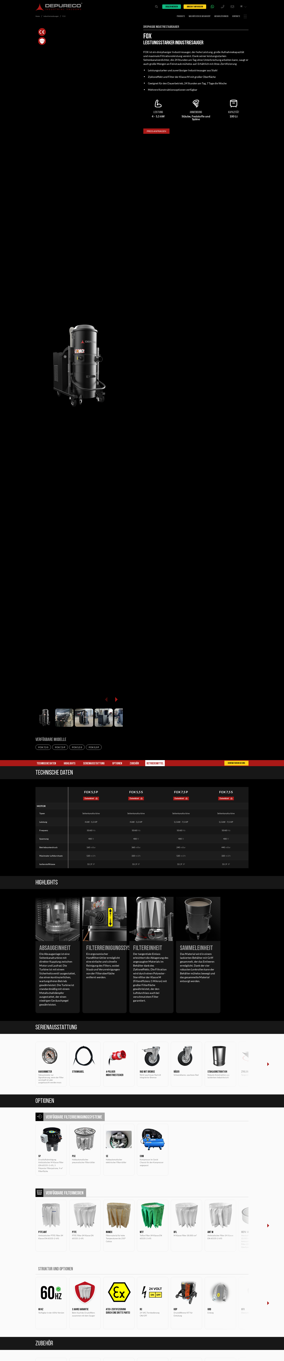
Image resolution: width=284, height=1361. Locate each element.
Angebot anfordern (195, 7)
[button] (116, 699)
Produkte (181, 16)
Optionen (117, 763)
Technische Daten (46, 763)
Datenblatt (89, 798)
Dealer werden (172, 7)
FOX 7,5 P (60, 747)
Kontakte (236, 16)
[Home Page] (59, 6)
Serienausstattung (94, 763)
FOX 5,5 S (77, 747)
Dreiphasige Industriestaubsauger (161, 27)
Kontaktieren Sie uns (236, 763)
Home (38, 16)
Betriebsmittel (155, 763)
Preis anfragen (156, 131)
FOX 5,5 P (94, 747)
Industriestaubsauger (51, 16)
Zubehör (134, 763)
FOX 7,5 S (43, 747)
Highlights (69, 763)
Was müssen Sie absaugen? (199, 16)
